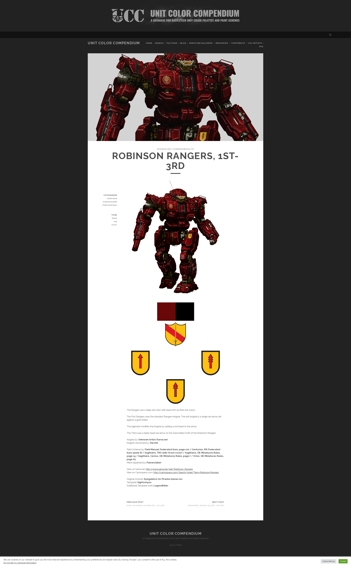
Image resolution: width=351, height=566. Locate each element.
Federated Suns (109, 205)
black (114, 218)
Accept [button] (343, 561)
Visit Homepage (175, 16)
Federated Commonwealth (175, 149)
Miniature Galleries (201, 43)
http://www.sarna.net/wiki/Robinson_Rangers (169, 469)
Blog (183, 43)
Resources (222, 43)
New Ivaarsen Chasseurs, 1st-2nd (146, 505)
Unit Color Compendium (114, 43)
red (115, 221)
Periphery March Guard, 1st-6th (206, 505)
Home (149, 43)
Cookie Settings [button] (328, 561)
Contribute (238, 43)
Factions (172, 43)
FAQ (261, 46)
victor (114, 225)
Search (159, 43)
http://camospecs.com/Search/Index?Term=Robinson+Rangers (186, 472)
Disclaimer (175, 545)
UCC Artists (255, 43)
